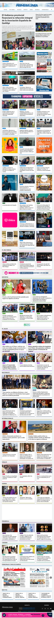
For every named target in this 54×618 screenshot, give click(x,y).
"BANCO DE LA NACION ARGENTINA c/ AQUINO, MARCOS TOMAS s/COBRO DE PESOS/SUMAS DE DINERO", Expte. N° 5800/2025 (33, 598)
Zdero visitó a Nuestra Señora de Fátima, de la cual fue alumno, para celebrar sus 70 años (9, 89)
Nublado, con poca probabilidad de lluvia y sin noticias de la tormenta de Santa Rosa (26, 113)
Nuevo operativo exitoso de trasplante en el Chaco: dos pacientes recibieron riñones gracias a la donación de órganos (39, 349)
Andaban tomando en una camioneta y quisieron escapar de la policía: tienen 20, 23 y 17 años (44, 113)
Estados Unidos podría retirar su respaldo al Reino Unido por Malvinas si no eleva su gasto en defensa (39, 437)
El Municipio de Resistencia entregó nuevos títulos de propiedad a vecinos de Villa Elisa (27, 169)
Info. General (12, 9)
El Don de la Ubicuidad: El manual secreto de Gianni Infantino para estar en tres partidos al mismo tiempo (43, 207)
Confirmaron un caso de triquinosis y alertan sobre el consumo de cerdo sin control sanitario (44, 367)
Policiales (19, 9)
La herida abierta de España (9, 205)
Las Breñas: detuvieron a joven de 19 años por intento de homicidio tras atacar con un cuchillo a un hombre (9, 132)
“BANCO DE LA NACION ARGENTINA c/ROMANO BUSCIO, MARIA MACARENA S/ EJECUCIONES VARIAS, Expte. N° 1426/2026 (7, 598)
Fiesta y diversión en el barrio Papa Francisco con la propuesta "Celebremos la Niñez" (9, 65)
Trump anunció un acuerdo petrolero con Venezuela (9, 455)
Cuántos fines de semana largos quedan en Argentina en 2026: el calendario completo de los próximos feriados (44, 559)
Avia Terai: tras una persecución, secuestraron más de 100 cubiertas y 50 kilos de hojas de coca (26, 65)
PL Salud (4, 344)
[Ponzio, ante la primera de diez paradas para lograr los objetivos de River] (16, 286)
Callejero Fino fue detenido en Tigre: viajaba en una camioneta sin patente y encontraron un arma (26, 537)
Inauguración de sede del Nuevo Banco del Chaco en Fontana (43, 265)
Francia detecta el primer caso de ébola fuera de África (27, 365)
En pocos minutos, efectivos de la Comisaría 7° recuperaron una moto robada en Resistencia (27, 188)
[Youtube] (34, 0)
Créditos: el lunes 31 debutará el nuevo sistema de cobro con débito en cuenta (9, 169)
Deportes (25, 9)
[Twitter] (32, 0)
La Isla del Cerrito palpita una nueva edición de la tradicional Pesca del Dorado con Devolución (27, 558)
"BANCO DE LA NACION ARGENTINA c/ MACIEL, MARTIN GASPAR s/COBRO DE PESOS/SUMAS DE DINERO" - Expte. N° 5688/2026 (20, 598)
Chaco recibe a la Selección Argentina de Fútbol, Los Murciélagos (9, 265)
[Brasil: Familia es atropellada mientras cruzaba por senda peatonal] (10, 468)
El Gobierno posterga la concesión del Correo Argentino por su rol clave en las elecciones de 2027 (27, 412)
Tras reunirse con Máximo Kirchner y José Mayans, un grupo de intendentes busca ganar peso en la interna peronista (16, 394)
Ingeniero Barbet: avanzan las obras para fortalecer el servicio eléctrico (26, 132)
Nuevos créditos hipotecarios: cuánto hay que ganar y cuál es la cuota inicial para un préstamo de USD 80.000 (41, 394)
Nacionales (37, 9)
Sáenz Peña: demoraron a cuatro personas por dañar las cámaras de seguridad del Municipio (27, 244)
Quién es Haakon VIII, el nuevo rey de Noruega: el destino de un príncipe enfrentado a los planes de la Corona (27, 457)
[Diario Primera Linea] (27, 5)
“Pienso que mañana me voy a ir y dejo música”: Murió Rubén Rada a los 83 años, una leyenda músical (9, 499)
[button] (51, 9)
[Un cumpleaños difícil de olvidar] (27, 468)
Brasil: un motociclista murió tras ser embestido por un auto (44, 477)
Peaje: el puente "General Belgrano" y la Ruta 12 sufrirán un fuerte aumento (43, 169)
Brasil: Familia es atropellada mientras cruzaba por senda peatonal (9, 477)
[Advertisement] (27, 512)
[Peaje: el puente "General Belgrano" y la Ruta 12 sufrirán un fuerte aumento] (44, 160)
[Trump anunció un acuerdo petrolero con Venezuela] (10, 447)
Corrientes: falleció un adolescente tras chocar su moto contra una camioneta (26, 89)
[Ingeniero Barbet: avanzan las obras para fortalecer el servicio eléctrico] (27, 123)
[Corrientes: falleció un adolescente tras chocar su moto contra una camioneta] (27, 80)
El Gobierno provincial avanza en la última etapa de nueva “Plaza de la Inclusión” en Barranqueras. (27, 266)
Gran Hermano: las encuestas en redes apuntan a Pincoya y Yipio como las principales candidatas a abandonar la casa (9, 538)
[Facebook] (29, 0)
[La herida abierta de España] (10, 197)
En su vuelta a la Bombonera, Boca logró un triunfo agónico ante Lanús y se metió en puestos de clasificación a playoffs (44, 318)
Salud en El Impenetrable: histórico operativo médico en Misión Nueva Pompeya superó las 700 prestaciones (9, 367)
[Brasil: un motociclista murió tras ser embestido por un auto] (44, 468)
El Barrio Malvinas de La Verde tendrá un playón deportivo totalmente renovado (8, 113)
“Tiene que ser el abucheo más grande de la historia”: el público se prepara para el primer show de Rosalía (44, 499)
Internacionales (45, 9)
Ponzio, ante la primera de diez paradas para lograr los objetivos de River (15, 297)
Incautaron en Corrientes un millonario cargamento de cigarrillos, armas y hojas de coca (44, 132)
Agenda (31, 9)
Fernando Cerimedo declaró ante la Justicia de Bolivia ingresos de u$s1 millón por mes (27, 151)
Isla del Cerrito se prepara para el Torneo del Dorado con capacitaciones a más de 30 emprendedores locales (9, 558)
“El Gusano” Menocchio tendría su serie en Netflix (26, 498)
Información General (5, 61)
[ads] (18, 73)
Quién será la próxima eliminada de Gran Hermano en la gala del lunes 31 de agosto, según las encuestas (44, 537)
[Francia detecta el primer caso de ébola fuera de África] (27, 357)
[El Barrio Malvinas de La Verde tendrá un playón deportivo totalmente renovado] (10, 104)
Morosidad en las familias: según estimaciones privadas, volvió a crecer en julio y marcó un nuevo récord (26, 208)
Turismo (4, 554)
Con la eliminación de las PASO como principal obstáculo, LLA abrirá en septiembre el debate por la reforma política (9, 413)
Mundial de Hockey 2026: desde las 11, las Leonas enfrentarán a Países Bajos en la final (26, 317)
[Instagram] (30, 0)
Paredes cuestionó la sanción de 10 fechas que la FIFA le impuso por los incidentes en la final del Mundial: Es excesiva (9, 318)
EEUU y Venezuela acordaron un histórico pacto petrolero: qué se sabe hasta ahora (13, 437)
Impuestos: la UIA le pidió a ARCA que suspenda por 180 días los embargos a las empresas (44, 412)
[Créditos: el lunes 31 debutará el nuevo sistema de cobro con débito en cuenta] (10, 160)
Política (5, 9)
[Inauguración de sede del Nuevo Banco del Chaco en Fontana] (44, 256)
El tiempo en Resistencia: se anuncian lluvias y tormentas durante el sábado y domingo (27, 225)
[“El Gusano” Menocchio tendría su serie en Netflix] (27, 490)
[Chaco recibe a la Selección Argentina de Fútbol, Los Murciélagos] (10, 256)
